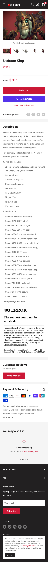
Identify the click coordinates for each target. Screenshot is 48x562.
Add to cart (24, 90)
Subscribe (11, 511)
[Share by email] (43, 114)
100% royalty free (30, 451)
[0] (43, 4)
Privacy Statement (29, 546)
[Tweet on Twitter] (38, 114)
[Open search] (32, 4)
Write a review (14, 375)
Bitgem (6, 67)
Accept (10, 555)
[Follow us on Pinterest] (20, 527)
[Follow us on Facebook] (4, 527)
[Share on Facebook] (28, 114)
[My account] (37, 4)
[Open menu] (4, 4)
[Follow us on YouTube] (25, 527)
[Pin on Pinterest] (33, 114)
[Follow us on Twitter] (9, 527)
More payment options (24, 105)
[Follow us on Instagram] (15, 527)
